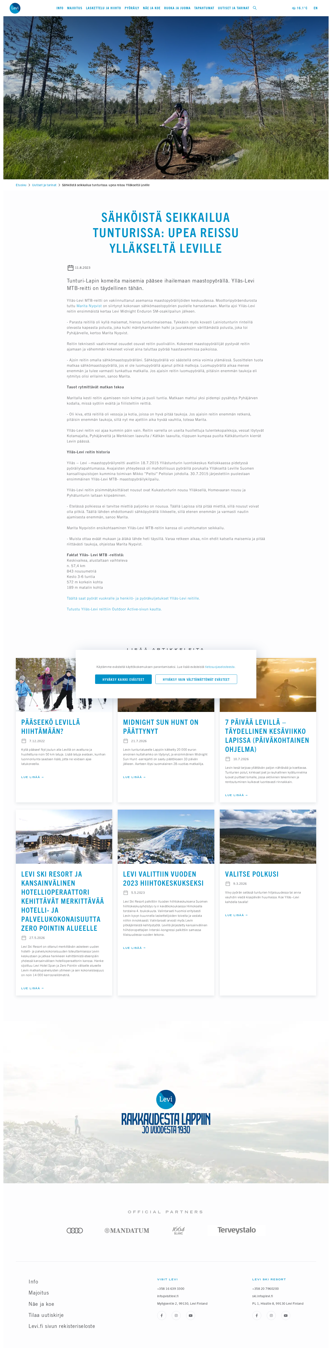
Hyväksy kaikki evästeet (123, 679)
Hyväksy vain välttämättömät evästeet (196, 679)
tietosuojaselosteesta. (220, 667)
